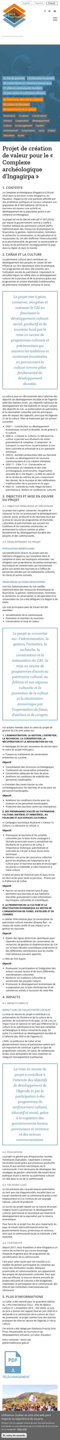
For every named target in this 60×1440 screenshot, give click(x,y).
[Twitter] (49, 11)
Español (39, 3)
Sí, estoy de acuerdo (14, 1435)
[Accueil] (14, 15)
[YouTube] (55, 11)
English (26, 3)
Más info (22, 1429)
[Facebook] (45, 11)
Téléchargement (12, 1377)
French (51, 3)
